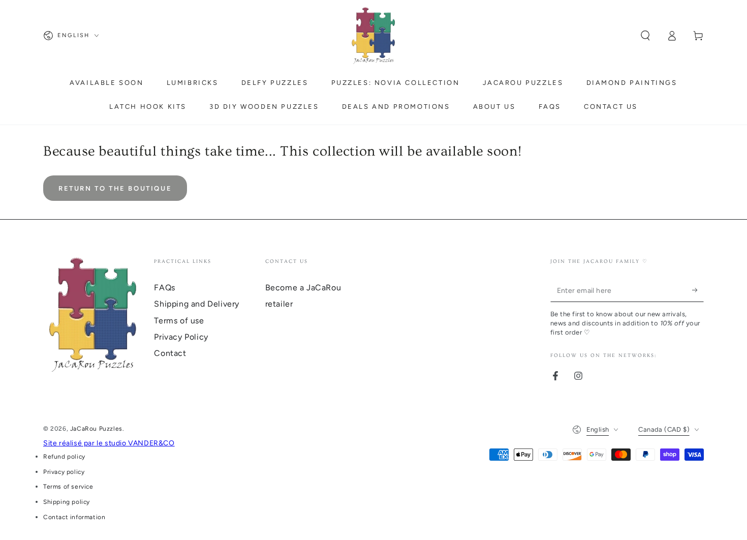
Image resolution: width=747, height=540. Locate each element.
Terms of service (68, 486)
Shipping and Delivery (196, 304)
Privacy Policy (181, 337)
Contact (170, 353)
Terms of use (179, 320)
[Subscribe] (698, 290)
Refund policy (64, 456)
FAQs (164, 287)
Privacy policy (63, 471)
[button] (645, 35)
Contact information (74, 517)
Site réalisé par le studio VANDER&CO (109, 443)
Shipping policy (66, 501)
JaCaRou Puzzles (96, 428)
